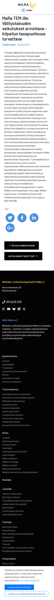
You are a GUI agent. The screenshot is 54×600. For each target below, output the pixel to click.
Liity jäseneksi (9, 444)
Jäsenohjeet (8, 364)
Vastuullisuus (8, 530)
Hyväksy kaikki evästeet (19, 587)
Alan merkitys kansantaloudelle (18, 533)
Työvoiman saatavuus (12, 418)
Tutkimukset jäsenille (13, 511)
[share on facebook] (22, 221)
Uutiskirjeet (8, 507)
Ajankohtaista (9, 356)
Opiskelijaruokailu (11, 421)
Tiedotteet (7, 367)
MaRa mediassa (9, 458)
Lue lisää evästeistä (29, 580)
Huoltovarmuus (10, 526)
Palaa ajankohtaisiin (23, 245)
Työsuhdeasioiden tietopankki (17, 500)
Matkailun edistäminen (13, 401)
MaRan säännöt (10, 465)
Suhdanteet (8, 537)
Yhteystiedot (9, 558)
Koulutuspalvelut (10, 441)
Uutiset (6, 361)
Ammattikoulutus (11, 408)
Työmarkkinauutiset (12, 514)
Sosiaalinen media (11, 378)
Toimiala (7, 522)
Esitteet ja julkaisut (11, 381)
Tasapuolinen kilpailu (12, 414)
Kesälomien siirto (11, 411)
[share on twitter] (10, 221)
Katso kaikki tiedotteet (22, 256)
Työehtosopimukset (12, 493)
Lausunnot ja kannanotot (14, 371)
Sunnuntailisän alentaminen (16, 425)
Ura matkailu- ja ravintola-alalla (18, 547)
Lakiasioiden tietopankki (14, 504)
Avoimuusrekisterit (11, 468)
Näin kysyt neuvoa (11, 497)
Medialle (6, 479)
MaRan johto (8, 563)
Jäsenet (6, 437)
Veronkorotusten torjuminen (16, 394)
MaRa (5, 433)
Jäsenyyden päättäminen (14, 451)
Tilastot (6, 544)
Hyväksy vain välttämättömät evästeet (26, 593)
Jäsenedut (7, 448)
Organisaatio (8, 454)
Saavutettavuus (9, 404)
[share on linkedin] (34, 221)
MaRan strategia (10, 461)
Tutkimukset (8, 540)
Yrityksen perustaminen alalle (17, 551)
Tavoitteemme (10, 389)
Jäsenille (7, 489)
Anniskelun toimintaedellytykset (18, 397)
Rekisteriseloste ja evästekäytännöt (20, 472)
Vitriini (5, 374)
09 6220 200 (14, 301)
